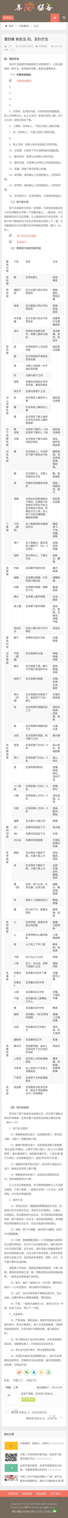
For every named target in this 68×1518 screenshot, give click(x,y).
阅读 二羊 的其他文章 (28, 1399)
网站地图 (41, 1493)
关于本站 (55, 1493)
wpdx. (46, 1507)
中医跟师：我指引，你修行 (34, 1443)
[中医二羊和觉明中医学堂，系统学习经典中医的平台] (11, 1456)
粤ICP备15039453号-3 (24, 1511)
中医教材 (24, 26)
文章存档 (13, 1493)
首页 (11, 26)
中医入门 (18, 1380)
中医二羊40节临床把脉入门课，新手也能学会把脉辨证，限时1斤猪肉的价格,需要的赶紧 (42, 1480)
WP (26, 1507)
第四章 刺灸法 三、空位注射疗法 (29, 1411)
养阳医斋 (34, 7)
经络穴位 (31, 1380)
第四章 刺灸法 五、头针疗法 (41, 1417)
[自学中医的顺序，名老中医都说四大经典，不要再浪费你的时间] (11, 1467)
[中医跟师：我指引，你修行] (11, 1445)
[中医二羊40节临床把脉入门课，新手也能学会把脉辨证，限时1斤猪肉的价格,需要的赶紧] (11, 1479)
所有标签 (27, 1493)
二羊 (9, 46)
